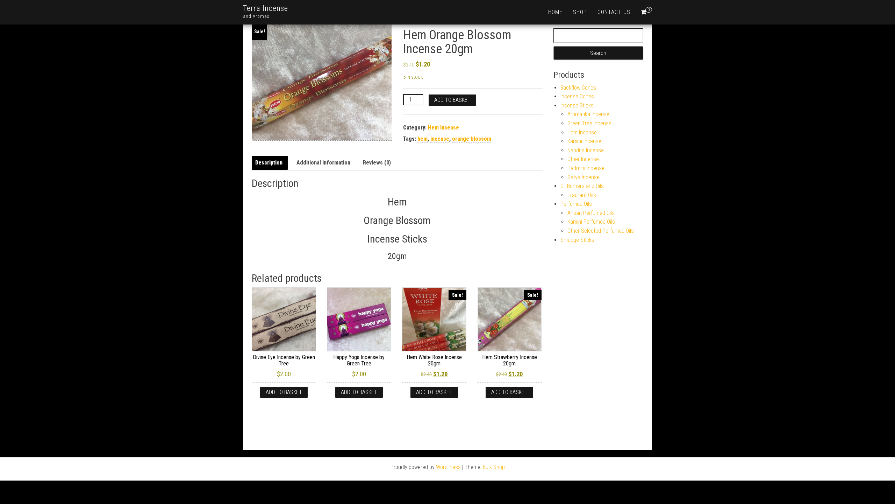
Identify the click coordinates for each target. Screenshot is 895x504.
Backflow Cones (578, 87)
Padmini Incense (585, 168)
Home (555, 12)
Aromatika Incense (588, 114)
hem (422, 138)
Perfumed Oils (576, 204)
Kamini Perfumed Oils (591, 221)
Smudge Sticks (577, 240)
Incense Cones (577, 96)
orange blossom (471, 138)
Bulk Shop (494, 467)
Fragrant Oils (581, 195)
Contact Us (613, 12)
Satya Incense (583, 177)
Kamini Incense (584, 141)
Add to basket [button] (284, 392)
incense (439, 138)
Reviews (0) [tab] (377, 162)
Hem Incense (443, 127)
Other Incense (583, 159)
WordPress (448, 467)
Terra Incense (265, 8)
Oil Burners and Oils (582, 186)
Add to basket (452, 100)
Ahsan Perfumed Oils (591, 213)
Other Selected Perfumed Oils (600, 230)
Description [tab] (268, 162)
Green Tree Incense (589, 123)
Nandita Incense (585, 150)
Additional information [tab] (323, 162)
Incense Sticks (577, 105)
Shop (580, 12)
